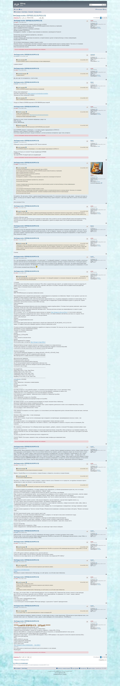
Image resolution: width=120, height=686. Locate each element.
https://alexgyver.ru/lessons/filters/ (59, 312)
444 (96, 259)
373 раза (99, 28)
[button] (106, 18)
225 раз (98, 27)
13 (96, 228)
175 (96, 143)
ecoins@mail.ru (17, 379)
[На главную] (16, 4)
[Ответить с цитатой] (87, 21)
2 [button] (102, 18)
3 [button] (104, 18)
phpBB (57, 671)
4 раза (98, 146)
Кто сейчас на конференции (20, 663)
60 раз (98, 181)
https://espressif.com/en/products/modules (38, 93)
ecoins (92, 20)
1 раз (98, 61)
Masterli (92, 225)
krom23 (92, 256)
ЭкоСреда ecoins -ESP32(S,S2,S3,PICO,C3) (29, 15)
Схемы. (15, 571)
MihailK (92, 82)
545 (96, 57)
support (92, 175)
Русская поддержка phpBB (60, 672)
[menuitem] (20, 9)
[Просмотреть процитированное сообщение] (26, 60)
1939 (97, 177)
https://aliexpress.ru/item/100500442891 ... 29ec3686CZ (27, 645)
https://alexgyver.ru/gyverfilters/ (38, 342)
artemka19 (93, 54)
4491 (97, 23)
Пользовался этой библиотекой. (22, 569)
